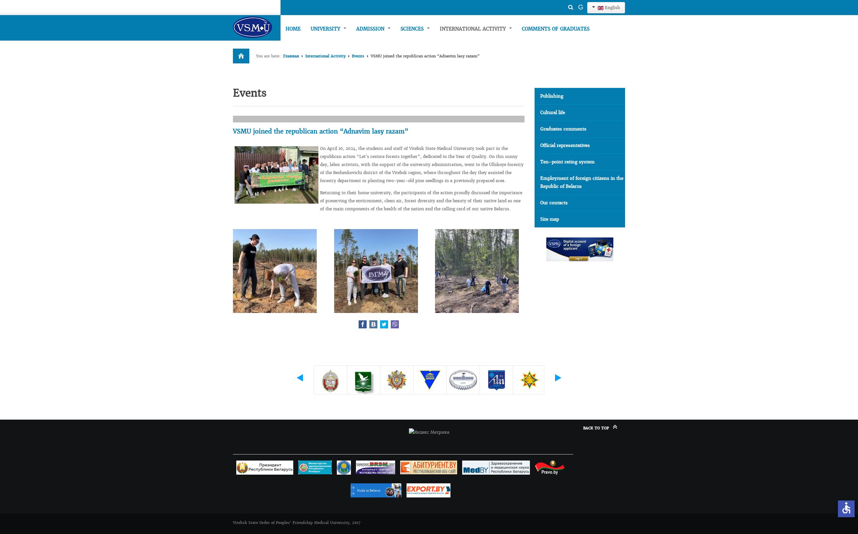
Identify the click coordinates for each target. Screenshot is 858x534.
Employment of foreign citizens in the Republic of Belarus (581, 182)
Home (293, 29)
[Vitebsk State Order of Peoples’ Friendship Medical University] (257, 27)
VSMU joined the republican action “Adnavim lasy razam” (320, 131)
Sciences (413, 29)
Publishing (551, 96)
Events (358, 56)
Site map (549, 219)
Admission (371, 29)
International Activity (473, 29)
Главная (291, 56)
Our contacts (554, 203)
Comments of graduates (556, 29)
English (612, 7)
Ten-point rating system (567, 162)
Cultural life (552, 112)
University (326, 29)
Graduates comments (563, 129)
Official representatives (565, 145)
